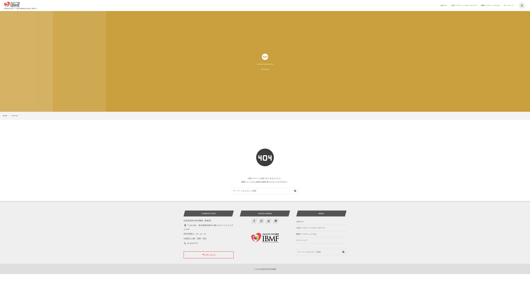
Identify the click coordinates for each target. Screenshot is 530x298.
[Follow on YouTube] (268, 221)
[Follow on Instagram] (261, 221)
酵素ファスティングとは (306, 234)
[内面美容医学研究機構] (12, 4)
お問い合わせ (210, 255)
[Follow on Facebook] (254, 221)
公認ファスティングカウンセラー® (310, 228)
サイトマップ (301, 240)
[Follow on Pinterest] (276, 221)
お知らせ (300, 221)
